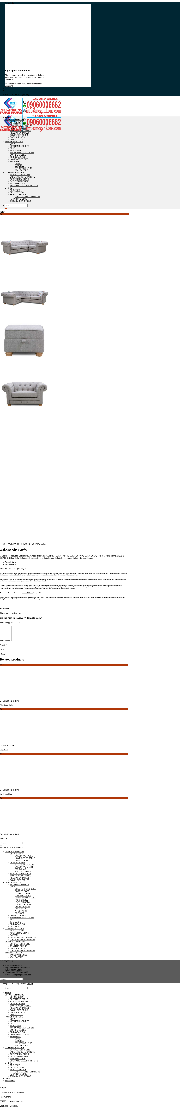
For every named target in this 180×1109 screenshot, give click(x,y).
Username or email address (12, 1092)
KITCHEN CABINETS (19, 146)
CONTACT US (16, 139)
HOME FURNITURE (14, 142)
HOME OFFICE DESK (19, 159)
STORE (8, 188)
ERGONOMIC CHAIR (24, 865)
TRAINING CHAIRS (18, 946)
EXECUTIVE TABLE (19, 124)
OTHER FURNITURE (14, 172)
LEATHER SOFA (22, 902)
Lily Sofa (4, 749)
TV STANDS (15, 150)
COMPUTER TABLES (19, 880)
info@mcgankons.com (21, 975)
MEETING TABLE (17, 183)
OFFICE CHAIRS (17, 128)
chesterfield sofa (27, 593)
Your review (6, 641)
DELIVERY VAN (17, 192)
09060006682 (22, 972)
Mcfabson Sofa (6, 705)
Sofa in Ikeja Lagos (45, 558)
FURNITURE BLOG (18, 199)
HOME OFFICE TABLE (25, 858)
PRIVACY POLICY (18, 194)
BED (12, 920)
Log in (3, 1102)
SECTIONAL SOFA (23, 904)
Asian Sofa (5, 838)
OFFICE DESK (16, 122)
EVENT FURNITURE (19, 181)
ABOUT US (15, 190)
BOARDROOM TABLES (20, 131)
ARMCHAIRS (21, 911)
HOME (8, 117)
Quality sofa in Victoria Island (103, 556)
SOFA (12, 144)
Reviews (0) (10, 564)
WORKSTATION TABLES (21, 126)
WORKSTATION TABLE (20, 874)
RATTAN (14, 935)
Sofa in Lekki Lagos (63, 558)
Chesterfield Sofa (37, 556)
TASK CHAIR (21, 869)
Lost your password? (9, 1106)
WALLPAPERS (21, 170)
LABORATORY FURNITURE (22, 177)
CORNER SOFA (53, 556)
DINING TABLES (17, 157)
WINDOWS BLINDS (23, 168)
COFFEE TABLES (18, 155)
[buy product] (6, 208)
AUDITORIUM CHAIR (19, 179)
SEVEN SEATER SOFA (25, 898)
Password (5, 1097)
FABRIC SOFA (68, 556)
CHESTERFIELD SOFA (25, 889)
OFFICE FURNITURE (14, 120)
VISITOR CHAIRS (23, 871)
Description (10, 562)
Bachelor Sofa (6, 794)
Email (3, 649)
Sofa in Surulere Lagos (83, 558)
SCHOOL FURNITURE (20, 175)
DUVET (18, 164)
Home (2, 544)
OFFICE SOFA (21, 909)
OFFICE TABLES (22, 860)
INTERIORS (15, 161)
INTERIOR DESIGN (13, 953)
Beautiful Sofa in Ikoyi (20, 556)
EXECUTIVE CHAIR (24, 867)
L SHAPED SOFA (22, 893)
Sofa (28, 544)
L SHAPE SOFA (39, 544)
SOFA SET (19, 913)
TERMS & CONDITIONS (20, 201)
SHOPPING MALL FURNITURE (24, 186)
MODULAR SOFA (22, 907)
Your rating (4, 623)
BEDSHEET (20, 166)
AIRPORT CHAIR (17, 931)
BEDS (12, 148)
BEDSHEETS (16, 926)
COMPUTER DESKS (19, 135)
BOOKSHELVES (17, 137)
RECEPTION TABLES (20, 133)
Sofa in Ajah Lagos (28, 558)
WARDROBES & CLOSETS (22, 153)
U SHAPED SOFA (23, 896)
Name (3, 645)
